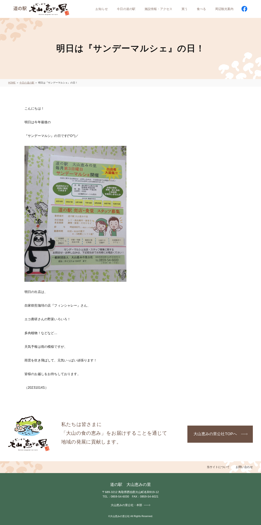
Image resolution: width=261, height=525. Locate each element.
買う (184, 9)
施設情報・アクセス (158, 9)
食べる (201, 9)
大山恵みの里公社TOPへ (215, 434)
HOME (12, 82)
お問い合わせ (244, 467)
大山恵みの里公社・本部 (126, 505)
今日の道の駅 (126, 9)
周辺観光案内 (224, 9)
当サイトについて (218, 467)
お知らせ (101, 9)
